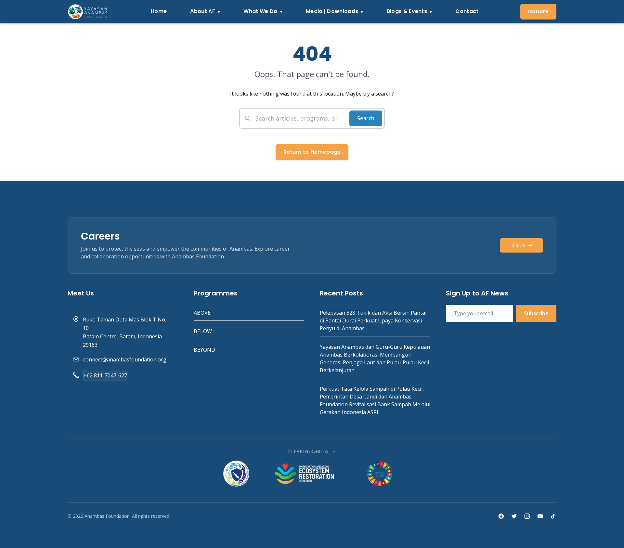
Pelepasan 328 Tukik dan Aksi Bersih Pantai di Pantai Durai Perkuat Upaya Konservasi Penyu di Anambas (373, 320)
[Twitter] (514, 516)
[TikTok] (553, 516)
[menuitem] (159, 11)
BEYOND (204, 349)
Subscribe (536, 313)
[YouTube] (540, 516)
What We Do (260, 11)
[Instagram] (527, 516)
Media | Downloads (332, 11)
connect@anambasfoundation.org (124, 359)
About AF (202, 11)
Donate (538, 11)
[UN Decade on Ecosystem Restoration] (304, 473)
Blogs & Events (407, 11)
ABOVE (202, 312)
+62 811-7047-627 (105, 375)
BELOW (203, 331)
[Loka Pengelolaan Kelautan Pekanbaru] (236, 474)
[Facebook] (501, 516)
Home (159, 11)
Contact (466, 11)
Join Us (517, 245)
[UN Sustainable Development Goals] (380, 474)
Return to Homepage (312, 152)
